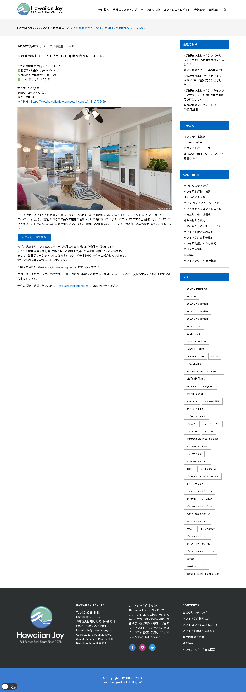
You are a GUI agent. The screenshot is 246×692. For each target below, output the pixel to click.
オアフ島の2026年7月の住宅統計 (204, 70)
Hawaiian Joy (27, 28)
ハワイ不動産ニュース (55, 28)
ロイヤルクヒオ (207, 528)
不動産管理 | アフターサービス (202, 226)
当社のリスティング (196, 186)
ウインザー (192, 431)
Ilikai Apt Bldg (196, 348)
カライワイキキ (194, 453)
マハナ (190, 528)
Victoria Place (196, 378)
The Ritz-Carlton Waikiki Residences (202, 372)
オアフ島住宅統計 (194, 136)
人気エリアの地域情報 (197, 214)
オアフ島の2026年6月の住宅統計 (203, 438)
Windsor (192, 401)
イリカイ (191, 423)
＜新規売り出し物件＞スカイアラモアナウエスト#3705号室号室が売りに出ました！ (204, 94)
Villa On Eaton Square (200, 386)
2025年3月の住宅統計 (197, 318)
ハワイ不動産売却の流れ (198, 237)
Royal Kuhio (194, 363)
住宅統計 (191, 558)
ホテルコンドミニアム (197, 521)
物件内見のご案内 (194, 220)
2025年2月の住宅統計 (197, 311)
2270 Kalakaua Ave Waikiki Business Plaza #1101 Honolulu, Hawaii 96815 (94, 639)
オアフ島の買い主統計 (197, 446)
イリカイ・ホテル (211, 423)
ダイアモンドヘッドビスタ (199, 498)
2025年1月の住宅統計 (197, 303)
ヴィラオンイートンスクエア (200, 551)
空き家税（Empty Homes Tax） (203, 573)
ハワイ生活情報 (193, 249)
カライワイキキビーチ (197, 461)
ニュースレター (193, 142)
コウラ (190, 468)
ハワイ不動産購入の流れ (198, 232)
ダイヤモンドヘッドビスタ (199, 506)
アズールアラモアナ (196, 416)
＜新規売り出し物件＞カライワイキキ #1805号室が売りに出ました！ (204, 80)
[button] (9, 686)
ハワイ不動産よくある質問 (200, 243)
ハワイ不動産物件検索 (197, 191)
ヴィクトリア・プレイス (198, 543)
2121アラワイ (194, 333)
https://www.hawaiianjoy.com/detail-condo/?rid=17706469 (68, 101)
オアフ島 (209, 431)
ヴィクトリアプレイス (197, 536)
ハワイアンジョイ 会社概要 (200, 261)
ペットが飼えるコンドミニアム (202, 209)
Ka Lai (214, 356)
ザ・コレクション (208, 468)
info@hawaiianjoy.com (60, 267)
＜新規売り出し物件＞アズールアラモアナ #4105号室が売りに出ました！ (204, 59)
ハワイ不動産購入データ (198, 513)
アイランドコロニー (196, 408)
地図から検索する (194, 197)
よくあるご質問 (212, 401)
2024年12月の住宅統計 (198, 288)
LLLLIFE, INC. (134, 682)
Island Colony (195, 356)
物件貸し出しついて (196, 566)
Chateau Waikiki (196, 341)
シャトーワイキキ (195, 483)
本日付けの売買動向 (34, 237)
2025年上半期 (194, 326)
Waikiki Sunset (196, 393)
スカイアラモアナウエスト (199, 491)
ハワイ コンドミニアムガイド (201, 203)
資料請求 (189, 255)
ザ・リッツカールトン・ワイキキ (203, 476)
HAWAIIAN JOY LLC (131, 678)
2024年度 (191, 296)
